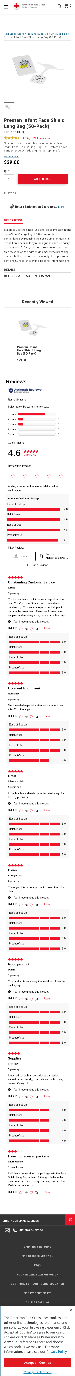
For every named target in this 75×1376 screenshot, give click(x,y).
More (61, 206)
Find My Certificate (38, 1293)
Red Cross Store (14, 33)
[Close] (70, 1310)
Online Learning (37, 1302)
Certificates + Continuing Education (37, 1284)
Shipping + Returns (37, 1246)
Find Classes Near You (37, 1256)
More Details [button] (11, 156)
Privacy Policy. (57, 1351)
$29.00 (21, 360)
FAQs (37, 1265)
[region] (37, 1341)
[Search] (59, 8)
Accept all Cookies (37, 1362)
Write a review (41, 138)
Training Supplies (37, 33)
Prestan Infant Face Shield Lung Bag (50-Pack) (29, 350)
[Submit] (70, 1219)
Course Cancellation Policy (37, 1274)
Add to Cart (43, 179)
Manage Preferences (38, 1372)
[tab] (9, 108)
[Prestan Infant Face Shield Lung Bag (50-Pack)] (37, 70)
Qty (7, 171)
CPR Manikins (59, 33)
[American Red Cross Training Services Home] (29, 6)
